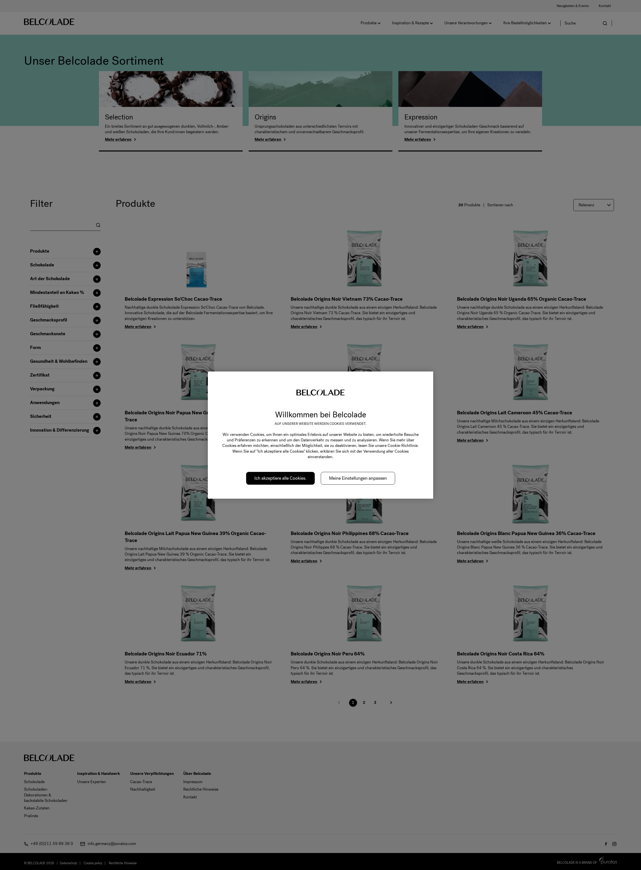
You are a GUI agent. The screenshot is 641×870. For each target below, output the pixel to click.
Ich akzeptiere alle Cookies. (280, 478)
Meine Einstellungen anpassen (358, 478)
